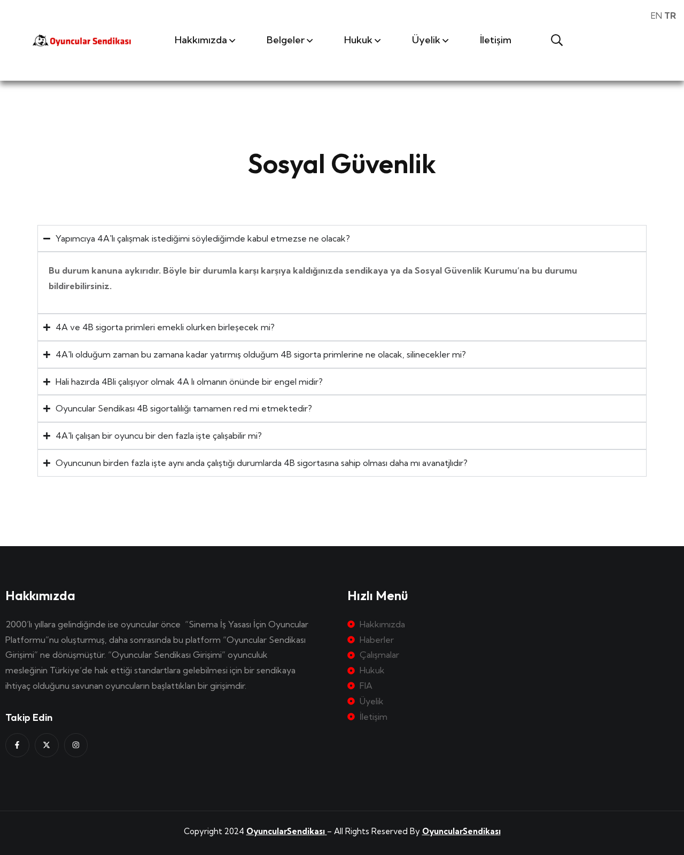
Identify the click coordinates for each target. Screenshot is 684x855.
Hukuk (358, 40)
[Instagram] (76, 745)
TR (670, 15)
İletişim (495, 40)
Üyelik (426, 40)
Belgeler (286, 40)
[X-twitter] (47, 745)
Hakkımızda (201, 40)
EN (656, 15)
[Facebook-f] (17, 745)
